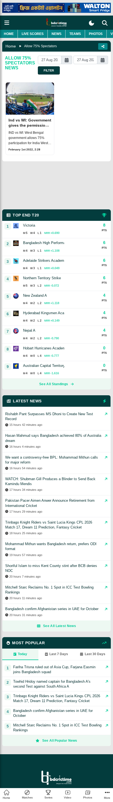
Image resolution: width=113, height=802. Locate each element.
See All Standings (53, 384)
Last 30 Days (95, 654)
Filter (49, 70)
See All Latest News (59, 626)
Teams (75, 34)
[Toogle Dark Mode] (91, 23)
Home (9, 34)
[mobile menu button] (7, 23)
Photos (96, 34)
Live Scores (33, 34)
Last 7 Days (58, 654)
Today (22, 654)
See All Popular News (59, 740)
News (56, 34)
